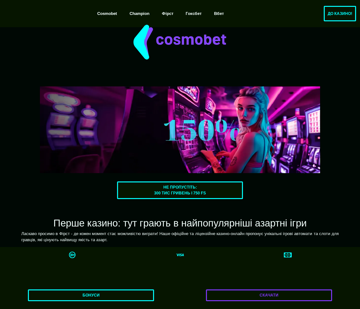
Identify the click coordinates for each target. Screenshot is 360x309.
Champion (139, 13)
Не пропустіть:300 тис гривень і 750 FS (180, 190)
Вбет (219, 13)
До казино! (340, 14)
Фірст (167, 13)
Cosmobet (107, 13)
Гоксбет (194, 13)
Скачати (269, 295)
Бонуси (91, 295)
